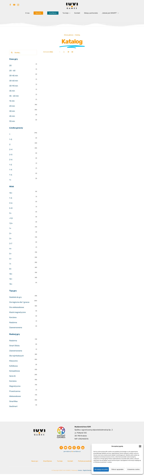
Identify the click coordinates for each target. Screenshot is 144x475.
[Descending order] (64, 52)
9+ (10, 213)
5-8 (10, 208)
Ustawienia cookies (133, 469)
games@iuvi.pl (68, 451)
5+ (10, 254)
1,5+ (11, 223)
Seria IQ (12, 376)
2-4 (10, 149)
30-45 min (13, 76)
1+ (10, 180)
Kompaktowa (14, 371)
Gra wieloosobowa (16, 307)
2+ (10, 233)
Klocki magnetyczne (17, 312)
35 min (12, 91)
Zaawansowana (15, 327)
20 (10, 65)
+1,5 (11, 218)
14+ (10, 193)
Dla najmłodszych (16, 356)
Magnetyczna (14, 386)
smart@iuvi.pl (77, 451)
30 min (12, 111)
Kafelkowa (13, 366)
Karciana (12, 317)
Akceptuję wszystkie (101, 469)
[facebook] (10, 5)
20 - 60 (12, 71)
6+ (10, 259)
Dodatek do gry (15, 297)
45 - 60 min (14, 96)
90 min (12, 121)
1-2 (10, 165)
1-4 (10, 170)
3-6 (10, 203)
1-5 (10, 139)
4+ (10, 249)
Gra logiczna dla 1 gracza (19, 302)
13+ (10, 284)
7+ (10, 264)
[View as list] (72, 52)
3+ (10, 238)
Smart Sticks (14, 346)
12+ (10, 279)
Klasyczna (13, 361)
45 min (12, 116)
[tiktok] (78, 447)
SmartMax (13, 401)
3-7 (10, 243)
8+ (10, 269)
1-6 (10, 175)
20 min (12, 106)
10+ (10, 274)
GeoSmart (13, 406)
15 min (12, 101)
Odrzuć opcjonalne (117, 469)
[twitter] (70, 447)
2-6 (10, 159)
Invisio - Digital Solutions (85, 470)
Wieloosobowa (15, 396)
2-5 (10, 154)
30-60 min (13, 81)
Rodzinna (13, 322)
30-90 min (13, 86)
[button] (140, 446)
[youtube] (14, 5)
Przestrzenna (14, 391)
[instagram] (18, 5)
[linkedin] (82, 447)
